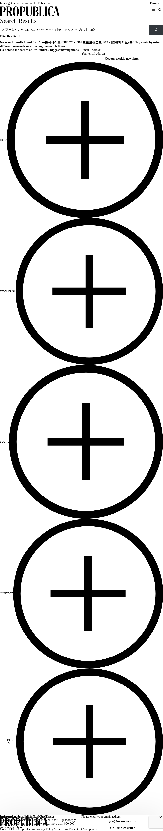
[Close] (160, 817)
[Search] (160, 9)
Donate (155, 3)
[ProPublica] (30, 11)
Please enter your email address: (101, 816)
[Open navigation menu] (153, 9)
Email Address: (91, 50)
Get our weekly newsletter (122, 58)
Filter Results (8, 36)
